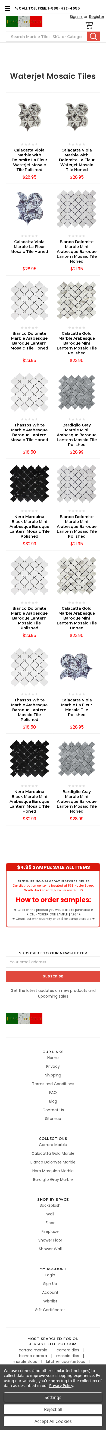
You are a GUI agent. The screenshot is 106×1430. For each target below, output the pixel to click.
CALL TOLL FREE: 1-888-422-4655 (49, 8)
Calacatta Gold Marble (53, 1153)
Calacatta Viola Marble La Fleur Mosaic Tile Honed (29, 246)
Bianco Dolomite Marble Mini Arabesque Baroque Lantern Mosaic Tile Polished (77, 526)
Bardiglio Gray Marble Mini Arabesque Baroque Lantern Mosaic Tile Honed (77, 801)
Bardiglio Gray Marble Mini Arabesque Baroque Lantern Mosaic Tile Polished (77, 435)
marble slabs (25, 1361)
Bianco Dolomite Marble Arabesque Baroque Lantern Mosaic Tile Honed (29, 341)
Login (50, 1275)
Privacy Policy (61, 1385)
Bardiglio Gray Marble (53, 1179)
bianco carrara (33, 1355)
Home (53, 1057)
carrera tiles (68, 1350)
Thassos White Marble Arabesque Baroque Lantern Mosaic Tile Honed (29, 432)
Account (50, 1292)
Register (96, 16)
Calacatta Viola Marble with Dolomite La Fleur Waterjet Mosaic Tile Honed (77, 160)
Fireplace (50, 1231)
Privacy (53, 1066)
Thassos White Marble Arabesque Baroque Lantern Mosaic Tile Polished (29, 710)
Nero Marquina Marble (53, 1171)
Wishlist (50, 1301)
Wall (50, 1214)
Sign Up (50, 1283)
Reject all (53, 1409)
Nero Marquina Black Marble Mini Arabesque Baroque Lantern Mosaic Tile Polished (29, 526)
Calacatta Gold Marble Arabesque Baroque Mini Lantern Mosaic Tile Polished (77, 343)
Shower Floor (50, 1240)
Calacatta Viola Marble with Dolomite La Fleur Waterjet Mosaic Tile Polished (29, 160)
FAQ (53, 1092)
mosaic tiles (68, 1355)
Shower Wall (50, 1249)
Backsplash (50, 1205)
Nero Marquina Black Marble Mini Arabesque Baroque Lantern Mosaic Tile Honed (29, 801)
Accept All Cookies (53, 1421)
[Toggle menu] (7, 8)
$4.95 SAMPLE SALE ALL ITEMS (53, 867)
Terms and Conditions (53, 1084)
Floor (50, 1222)
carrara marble (33, 1350)
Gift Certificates (50, 1310)
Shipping (53, 1075)
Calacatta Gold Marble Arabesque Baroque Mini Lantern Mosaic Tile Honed (77, 618)
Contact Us (53, 1110)
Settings (53, 1397)
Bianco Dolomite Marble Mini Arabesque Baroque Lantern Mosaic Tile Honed (77, 251)
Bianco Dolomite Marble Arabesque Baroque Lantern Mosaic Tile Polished (29, 618)
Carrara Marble (53, 1144)
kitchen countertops (66, 1361)
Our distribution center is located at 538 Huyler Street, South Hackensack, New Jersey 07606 (53, 885)
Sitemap (53, 1118)
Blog (53, 1101)
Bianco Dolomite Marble (53, 1162)
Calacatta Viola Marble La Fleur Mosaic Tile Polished (76, 707)
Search (93, 36)
